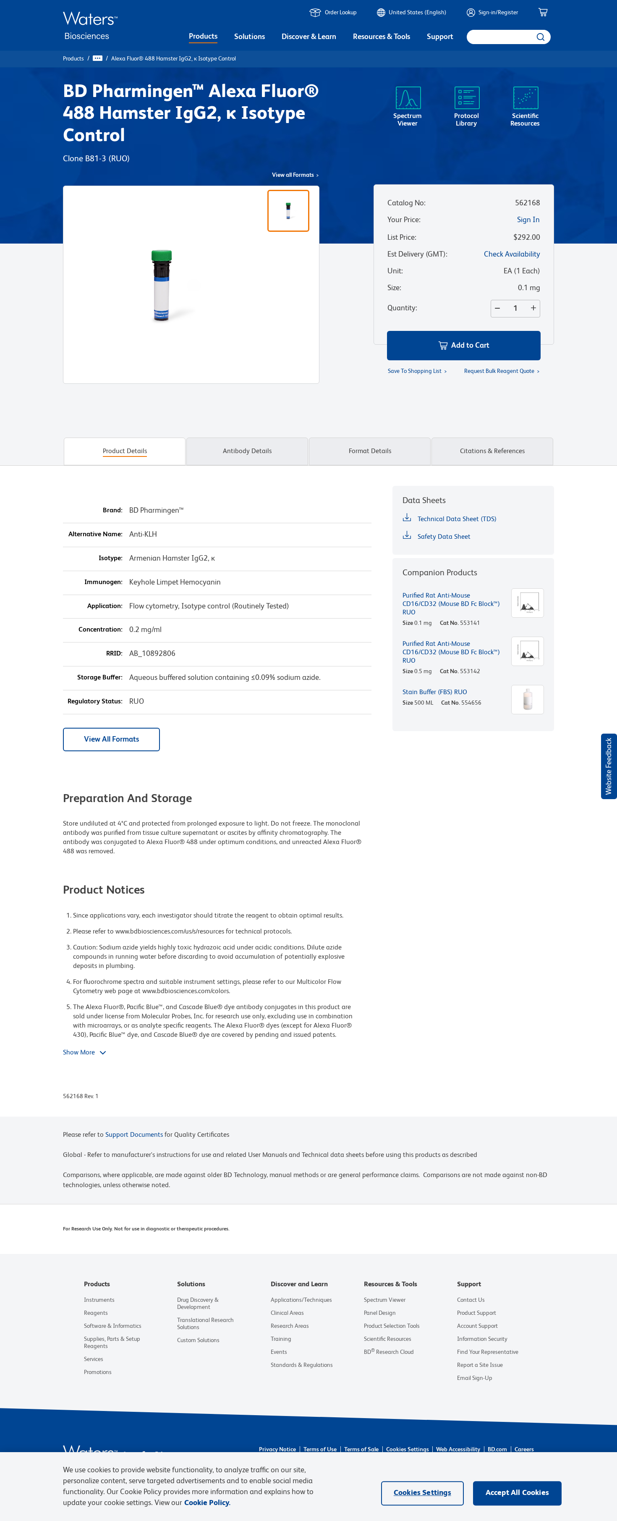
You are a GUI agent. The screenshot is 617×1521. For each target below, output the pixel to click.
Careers (524, 1450)
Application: (105, 606)
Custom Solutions (198, 1340)
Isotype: (111, 558)
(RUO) (119, 159)
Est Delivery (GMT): (417, 254)
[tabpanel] (308, 801)
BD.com (497, 1450)
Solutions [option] (249, 37)
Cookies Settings (407, 1450)
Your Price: (404, 220)
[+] (535, 308)
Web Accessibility (458, 1450)
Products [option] (203, 36)
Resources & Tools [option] (381, 37)
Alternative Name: (95, 534)
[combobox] (509, 37)
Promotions (98, 1372)
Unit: (395, 271)
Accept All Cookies (517, 1493)
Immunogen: (103, 582)
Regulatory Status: (95, 701)
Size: (394, 288)
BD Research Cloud (389, 1352)
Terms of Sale (361, 1450)
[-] (495, 308)
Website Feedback (609, 766)
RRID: (114, 653)
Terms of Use (320, 1450)
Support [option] (440, 37)
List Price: (401, 237)
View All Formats (111, 739)
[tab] (125, 451)
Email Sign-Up (474, 1378)
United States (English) (418, 13)
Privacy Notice (277, 1450)
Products (73, 59)
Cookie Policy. (207, 1503)
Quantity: (402, 308)
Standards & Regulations (302, 1365)
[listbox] (203, 37)
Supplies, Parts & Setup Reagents (112, 1342)
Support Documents (134, 1135)
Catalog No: (406, 203)
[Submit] (540, 37)
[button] (464, 345)
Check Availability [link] (512, 254)
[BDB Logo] (90, 25)
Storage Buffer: (100, 677)
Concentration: (100, 630)
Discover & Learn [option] (309, 37)
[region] (308, 1486)
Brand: (113, 510)
